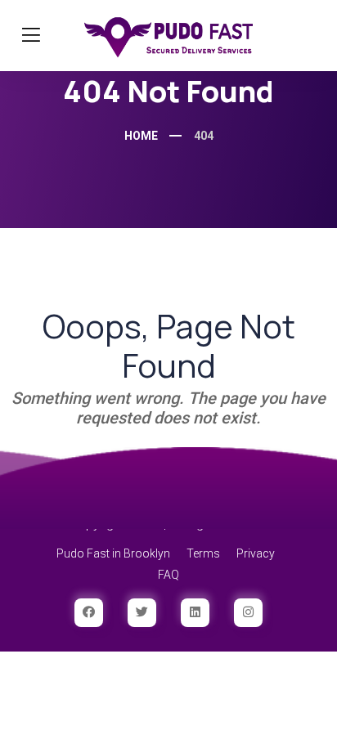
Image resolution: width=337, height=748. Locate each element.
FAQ (168, 574)
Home (141, 135)
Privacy (255, 553)
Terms (203, 553)
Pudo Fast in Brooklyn (113, 553)
